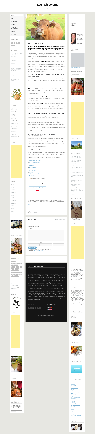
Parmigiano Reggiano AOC (34, 162)
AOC (12, 261)
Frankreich (16, 265)
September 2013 (14, 202)
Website (54, 242)
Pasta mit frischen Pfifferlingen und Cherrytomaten (16, 58)
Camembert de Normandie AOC (35, 160)
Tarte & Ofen (13, 123)
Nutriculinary (73, 406)
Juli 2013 (12, 205)
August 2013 (13, 203)
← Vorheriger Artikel (33, 258)
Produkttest (13, 270)
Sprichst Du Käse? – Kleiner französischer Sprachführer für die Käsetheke (77, 190)
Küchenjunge (73, 401)
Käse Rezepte (14, 24)
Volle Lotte (72, 409)
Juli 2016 (12, 184)
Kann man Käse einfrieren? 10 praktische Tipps (16, 54)
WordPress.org (13, 288)
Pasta (12, 117)
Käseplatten (13, 120)
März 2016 (13, 187)
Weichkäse (13, 109)
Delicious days (73, 394)
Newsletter (13, 31)
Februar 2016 (13, 189)
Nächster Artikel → (60, 258)
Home (32, 313)
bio (15, 261)
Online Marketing (14, 112)
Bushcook (72, 386)
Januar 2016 (13, 190)
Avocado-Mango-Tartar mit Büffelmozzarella (75, 178)
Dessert (12, 125)
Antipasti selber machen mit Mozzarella (75, 170)
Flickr (19, 43)
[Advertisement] (16, 161)
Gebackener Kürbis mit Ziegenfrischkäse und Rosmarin (15, 76)
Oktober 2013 (13, 200)
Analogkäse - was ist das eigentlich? (15, 63)
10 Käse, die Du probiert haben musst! (76, 168)
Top (46, 318)
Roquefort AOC (32, 172)
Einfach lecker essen (74, 388)
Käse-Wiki (72, 414)
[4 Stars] (30, 178)
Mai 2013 (13, 208)
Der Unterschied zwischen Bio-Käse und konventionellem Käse (16, 73)
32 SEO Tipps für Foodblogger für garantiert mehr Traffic (77, 161)
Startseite (13, 18)
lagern (13, 268)
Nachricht (30, 228)
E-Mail (41, 242)
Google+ (17, 43)
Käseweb (72, 413)
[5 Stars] (31, 178)
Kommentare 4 (36, 209)
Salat (16, 272)
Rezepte (12, 114)
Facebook (14, 43)
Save (38, 190)
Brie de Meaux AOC (33, 170)
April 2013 (13, 209)
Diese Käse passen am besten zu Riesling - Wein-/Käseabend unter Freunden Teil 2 (16, 65)
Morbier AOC (31, 175)
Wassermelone (14, 274)
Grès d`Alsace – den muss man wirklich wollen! (76, 194)
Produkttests (13, 126)
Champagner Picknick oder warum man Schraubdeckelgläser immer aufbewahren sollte (77, 184)
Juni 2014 (12, 194)
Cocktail (20, 263)
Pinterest (12, 45)
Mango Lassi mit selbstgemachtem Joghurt (77, 176)
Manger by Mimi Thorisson (75, 405)
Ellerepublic (73, 389)
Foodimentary (73, 390)
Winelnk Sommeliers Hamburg (76, 415)
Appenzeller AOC (32, 167)
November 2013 (14, 198)
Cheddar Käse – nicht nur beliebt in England (77, 173)
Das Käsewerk (47, 4)
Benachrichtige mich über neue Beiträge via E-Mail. (38, 251)
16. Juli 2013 (30, 209)
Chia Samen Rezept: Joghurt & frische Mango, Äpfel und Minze (76, 187)
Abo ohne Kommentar (38, 250)
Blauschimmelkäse (14, 136)
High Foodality (73, 399)
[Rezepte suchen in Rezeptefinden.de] (51, 304)
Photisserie (73, 407)
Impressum (13, 34)
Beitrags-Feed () (14, 285)
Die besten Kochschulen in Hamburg (77, 158)
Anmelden (13, 283)
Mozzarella (16, 268)
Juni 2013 (12, 206)
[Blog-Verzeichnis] (50, 309)
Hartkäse (12, 134)
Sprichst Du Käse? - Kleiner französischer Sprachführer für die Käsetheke (16, 69)
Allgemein (13, 108)
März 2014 (13, 197)
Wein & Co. (13, 111)
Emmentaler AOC (32, 165)
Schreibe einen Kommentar (60, 219)
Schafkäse (13, 129)
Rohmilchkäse (35, 212)
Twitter (12, 43)
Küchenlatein (73, 402)
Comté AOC (31, 164)
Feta (12, 265)
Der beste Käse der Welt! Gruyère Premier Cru (76, 181)
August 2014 (13, 192)
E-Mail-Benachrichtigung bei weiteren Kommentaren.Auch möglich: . (40, 250)
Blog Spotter (73, 411)
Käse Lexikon (14, 21)
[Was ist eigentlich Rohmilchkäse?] (45, 39)
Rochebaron (13, 60)
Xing (14, 45)
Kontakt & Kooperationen (14, 28)
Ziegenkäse (13, 131)
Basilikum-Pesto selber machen (15, 80)
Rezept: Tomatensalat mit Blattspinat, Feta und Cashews (76, 157)
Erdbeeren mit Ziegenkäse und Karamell (76, 165)
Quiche (12, 121)
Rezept (18, 270)
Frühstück (13, 118)
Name (29, 242)
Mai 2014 (13, 195)
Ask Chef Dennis (73, 385)
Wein (12, 276)
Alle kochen (73, 384)
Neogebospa (73, 416)
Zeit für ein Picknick (74, 163)
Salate (12, 115)
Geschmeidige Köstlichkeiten (76, 397)
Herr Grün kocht (73, 398)
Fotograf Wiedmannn (74, 396)
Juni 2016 (12, 186)
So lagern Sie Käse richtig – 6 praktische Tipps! (37, 186)
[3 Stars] (29, 178)
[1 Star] (28, 178)
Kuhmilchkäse (13, 128)
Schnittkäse (13, 133)
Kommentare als (15, 286)
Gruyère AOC (31, 168)
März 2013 (13, 211)
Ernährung (13, 137)
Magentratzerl (73, 403)
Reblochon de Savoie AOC (34, 173)
